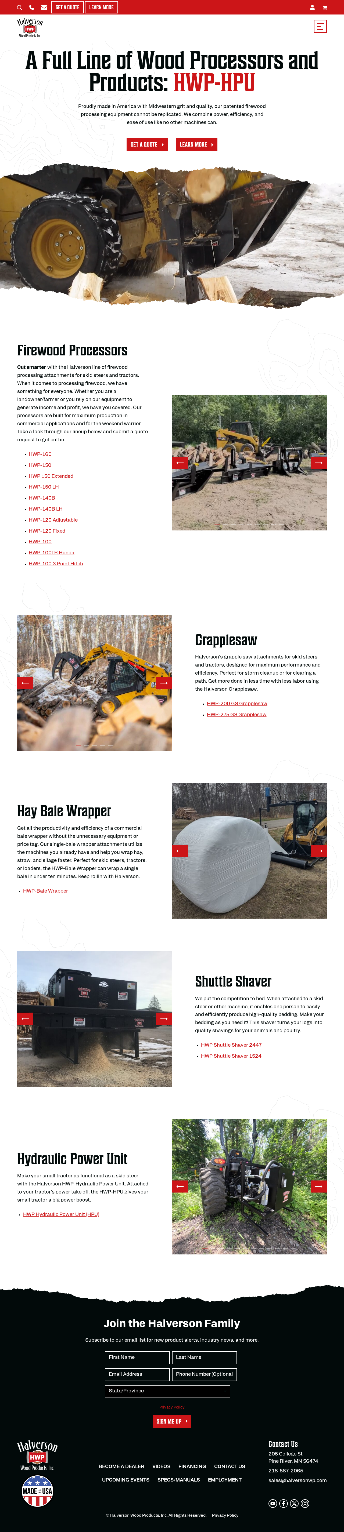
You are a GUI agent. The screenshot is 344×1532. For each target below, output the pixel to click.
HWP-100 (40, 542)
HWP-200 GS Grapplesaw (237, 704)
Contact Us (229, 1467)
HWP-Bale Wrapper (45, 891)
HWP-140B (42, 498)
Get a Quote (68, 7)
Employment (225, 1480)
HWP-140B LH (46, 509)
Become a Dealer (121, 1467)
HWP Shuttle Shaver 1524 (231, 1056)
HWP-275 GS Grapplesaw (237, 715)
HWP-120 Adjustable (53, 520)
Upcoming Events (125, 1480)
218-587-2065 (285, 1471)
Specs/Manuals (178, 1480)
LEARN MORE (193, 144)
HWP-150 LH (44, 487)
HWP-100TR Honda (51, 553)
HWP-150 (40, 465)
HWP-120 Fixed (47, 531)
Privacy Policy (172, 1408)
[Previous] (180, 463)
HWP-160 (40, 454)
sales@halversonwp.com (297, 1481)
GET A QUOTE (144, 144)
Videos (161, 1467)
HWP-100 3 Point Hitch (56, 564)
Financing (192, 1467)
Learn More (101, 7)
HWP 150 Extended (51, 476)
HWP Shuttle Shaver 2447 (231, 1045)
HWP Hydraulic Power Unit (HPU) (61, 1215)
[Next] (319, 463)
